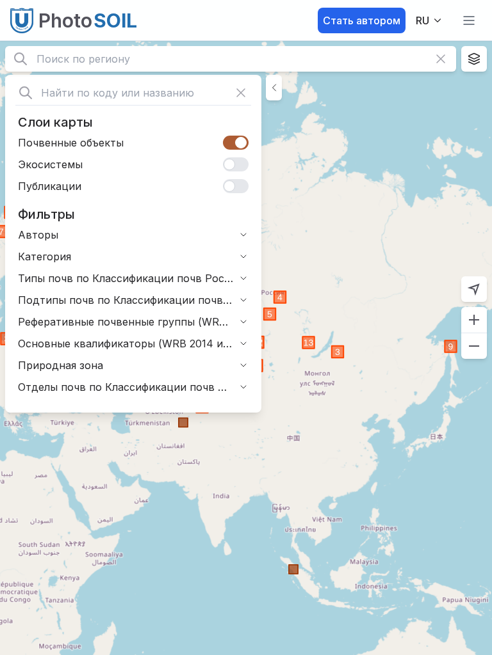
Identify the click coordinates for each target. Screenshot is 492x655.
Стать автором (361, 20)
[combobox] (429, 20)
